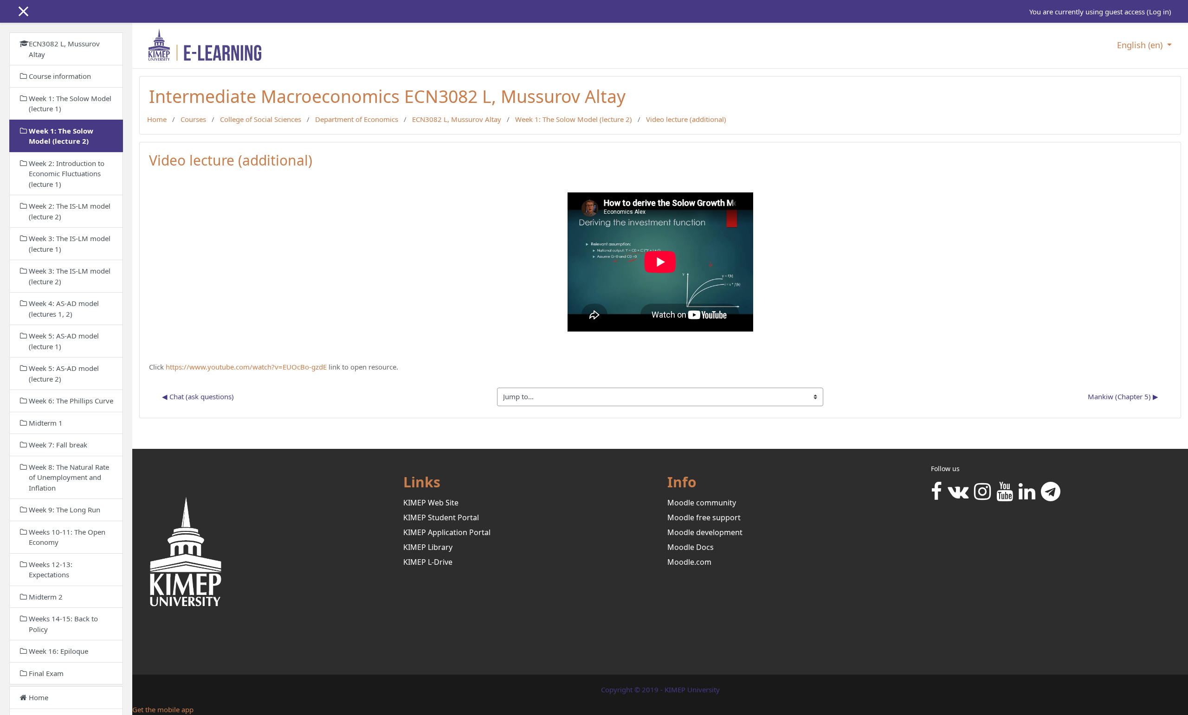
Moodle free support (704, 517)
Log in (1159, 11)
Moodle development (704, 532)
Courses (193, 119)
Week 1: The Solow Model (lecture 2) (573, 119)
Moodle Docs (690, 547)
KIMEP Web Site (430, 503)
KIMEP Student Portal (441, 517)
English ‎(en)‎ (1141, 45)
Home (157, 119)
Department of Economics (356, 119)
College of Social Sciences (260, 119)
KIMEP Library (427, 547)
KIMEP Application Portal (447, 532)
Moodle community (701, 503)
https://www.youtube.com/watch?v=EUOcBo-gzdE (246, 366)
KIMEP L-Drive (427, 562)
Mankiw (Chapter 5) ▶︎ (1123, 396)
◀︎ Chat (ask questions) (198, 396)
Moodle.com (689, 562)
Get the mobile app (163, 709)
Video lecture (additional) (686, 119)
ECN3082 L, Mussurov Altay (456, 119)
